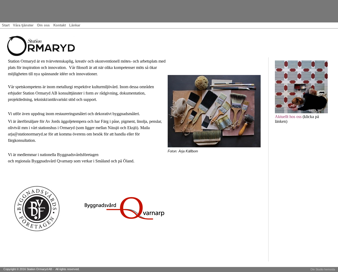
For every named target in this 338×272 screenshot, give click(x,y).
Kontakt (59, 25)
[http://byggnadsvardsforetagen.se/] (36, 208)
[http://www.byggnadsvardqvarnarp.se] (124, 208)
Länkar (74, 25)
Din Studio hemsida (323, 269)
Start (6, 25)
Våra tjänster (23, 25)
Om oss (43, 25)
